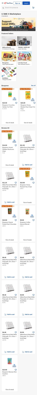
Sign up (17, 3)
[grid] (18, 106)
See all (33, 85)
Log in (25, 3)
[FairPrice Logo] (9, 3)
